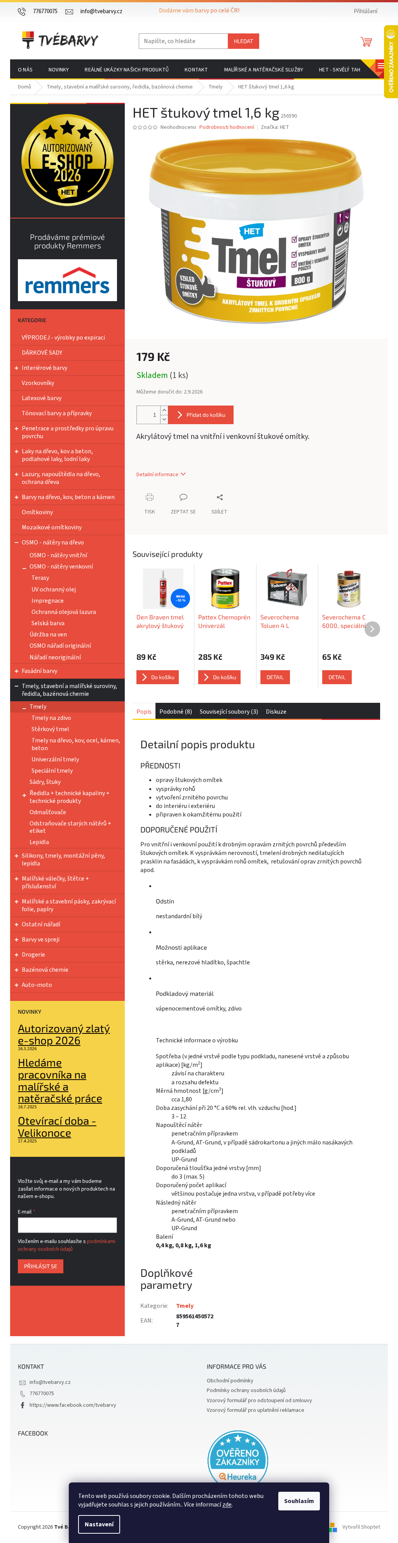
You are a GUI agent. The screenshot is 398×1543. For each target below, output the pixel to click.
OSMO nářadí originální (60, 645)
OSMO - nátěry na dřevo (53, 542)
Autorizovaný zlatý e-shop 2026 (64, 1034)
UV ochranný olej (53, 589)
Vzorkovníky (38, 383)
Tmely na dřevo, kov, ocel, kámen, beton (75, 744)
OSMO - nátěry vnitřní (58, 555)
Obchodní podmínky (230, 1381)
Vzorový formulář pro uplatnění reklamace (255, 1410)
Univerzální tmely (55, 759)
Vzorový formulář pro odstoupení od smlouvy (259, 1400)
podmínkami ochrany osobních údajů (66, 1245)
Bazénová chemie (45, 970)
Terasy (40, 578)
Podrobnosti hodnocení (226, 127)
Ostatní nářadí (41, 924)
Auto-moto (37, 985)
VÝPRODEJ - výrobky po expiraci (63, 337)
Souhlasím (299, 1501)
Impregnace (47, 600)
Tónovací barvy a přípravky (57, 413)
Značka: (275, 127)
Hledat (243, 41)
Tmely (38, 706)
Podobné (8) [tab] (175, 711)
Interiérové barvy (44, 368)
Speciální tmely (52, 770)
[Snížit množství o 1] (164, 419)
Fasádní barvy (39, 671)
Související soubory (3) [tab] (229, 711)
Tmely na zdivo (51, 718)
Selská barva (48, 623)
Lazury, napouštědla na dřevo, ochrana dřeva (61, 478)
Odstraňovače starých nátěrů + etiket (70, 827)
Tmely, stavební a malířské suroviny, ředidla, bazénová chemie (69, 690)
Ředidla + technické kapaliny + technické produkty (70, 797)
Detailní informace (157, 475)
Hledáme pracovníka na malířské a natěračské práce (60, 1080)
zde (227, 1504)
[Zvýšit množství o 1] (164, 410)
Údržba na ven (48, 634)
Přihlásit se (40, 1266)
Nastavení (99, 1524)
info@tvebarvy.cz (50, 1382)
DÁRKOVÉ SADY (42, 352)
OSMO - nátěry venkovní (61, 566)
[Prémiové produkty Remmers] (67, 280)
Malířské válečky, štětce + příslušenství (55, 882)
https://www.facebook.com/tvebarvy (73, 1405)
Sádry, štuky (45, 782)
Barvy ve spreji (40, 939)
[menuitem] (25, 69)
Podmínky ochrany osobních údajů (246, 1390)
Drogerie (33, 954)
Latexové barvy (41, 398)
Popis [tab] (144, 711)
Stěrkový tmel (50, 729)
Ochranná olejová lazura (63, 612)
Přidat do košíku (206, 414)
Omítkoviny (37, 512)
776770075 (42, 1393)
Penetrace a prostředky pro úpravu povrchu (67, 432)
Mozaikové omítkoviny (52, 527)
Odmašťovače (48, 812)
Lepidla (39, 842)
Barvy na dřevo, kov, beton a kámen (68, 497)
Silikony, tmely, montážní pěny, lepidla (63, 859)
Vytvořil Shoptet (361, 1527)
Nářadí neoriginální (55, 657)
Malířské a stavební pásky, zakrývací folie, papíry (69, 905)
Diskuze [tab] (276, 711)
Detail (275, 677)
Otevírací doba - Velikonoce (57, 1127)
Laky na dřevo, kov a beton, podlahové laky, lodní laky (57, 455)
